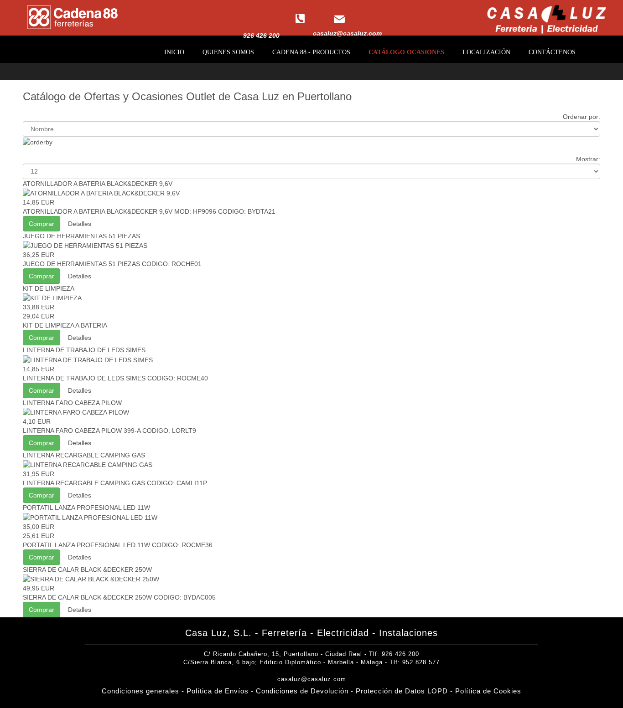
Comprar (41, 223)
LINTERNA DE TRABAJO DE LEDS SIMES (84, 350)
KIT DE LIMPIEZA (48, 288)
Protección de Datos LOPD (402, 691)
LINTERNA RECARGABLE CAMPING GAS (84, 455)
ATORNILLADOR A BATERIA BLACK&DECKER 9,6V (97, 183)
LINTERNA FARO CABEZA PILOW (72, 402)
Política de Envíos (219, 691)
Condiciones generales (140, 691)
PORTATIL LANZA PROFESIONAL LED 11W (86, 507)
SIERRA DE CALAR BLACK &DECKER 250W (87, 569)
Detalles (79, 223)
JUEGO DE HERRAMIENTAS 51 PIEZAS (81, 236)
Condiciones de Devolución (302, 691)
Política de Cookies (488, 691)
